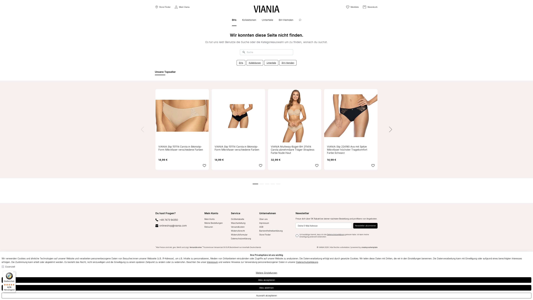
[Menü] (14, 272)
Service (235, 213)
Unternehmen (267, 213)
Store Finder (165, 7)
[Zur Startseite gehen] (266, 9)
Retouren (208, 227)
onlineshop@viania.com (173, 225)
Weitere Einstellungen (266, 272)
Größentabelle (237, 219)
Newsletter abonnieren (365, 225)
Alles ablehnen (266, 287)
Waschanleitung (238, 223)
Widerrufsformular (239, 234)
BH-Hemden (288, 62)
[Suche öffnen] (300, 22)
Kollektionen (255, 62)
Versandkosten (238, 227)
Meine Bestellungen (213, 223)
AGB (261, 227)
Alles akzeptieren (266, 280)
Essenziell (10, 266)
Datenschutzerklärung (307, 262)
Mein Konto (211, 213)
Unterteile (271, 62)
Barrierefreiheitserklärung (271, 231)
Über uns (263, 219)
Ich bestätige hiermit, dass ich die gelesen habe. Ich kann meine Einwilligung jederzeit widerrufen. (334, 235)
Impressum (212, 262)
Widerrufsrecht (238, 231)
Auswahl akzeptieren (266, 295)
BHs (241, 62)
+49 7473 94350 (168, 219)
